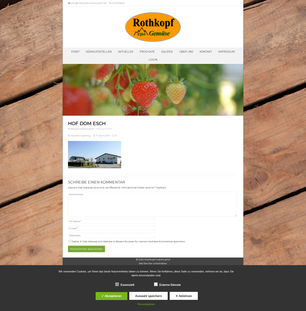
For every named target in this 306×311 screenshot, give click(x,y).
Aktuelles (125, 51)
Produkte (147, 51)
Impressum (226, 51)
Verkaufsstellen (99, 51)
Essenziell (127, 284)
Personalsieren (146, 304)
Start (75, 51)
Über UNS (186, 51)
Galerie (167, 51)
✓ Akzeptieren (111, 296)
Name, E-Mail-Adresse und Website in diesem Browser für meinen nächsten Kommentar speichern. (129, 241)
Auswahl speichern (148, 296)
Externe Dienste (170, 284)
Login (153, 59)
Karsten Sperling (80, 135)
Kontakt (206, 51)
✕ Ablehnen (183, 296)
